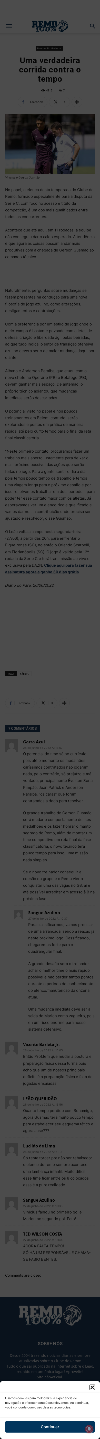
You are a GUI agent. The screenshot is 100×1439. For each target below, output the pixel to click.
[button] (92, 1387)
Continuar (50, 1426)
